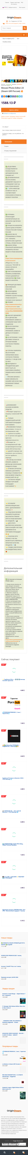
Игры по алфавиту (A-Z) (8, 38)
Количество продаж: (5, 85)
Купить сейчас (14, 110)
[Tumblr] (13, 96)
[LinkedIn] (11, 96)
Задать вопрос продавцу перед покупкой (13, 116)
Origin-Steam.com (18, 1141)
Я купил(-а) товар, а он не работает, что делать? (13, 134)
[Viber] (15, 96)
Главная (7, 2)
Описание (8, 142)
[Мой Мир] (6, 96)
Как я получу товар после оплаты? (11, 130)
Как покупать (14, 4)
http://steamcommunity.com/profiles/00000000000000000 (14, 311)
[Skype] (19, 96)
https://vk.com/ (15, 23)
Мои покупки (22, 7)
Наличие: (3, 84)
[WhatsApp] (17, 96)
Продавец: (14, 84)
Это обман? (5, 127)
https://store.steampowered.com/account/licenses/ (14, 640)
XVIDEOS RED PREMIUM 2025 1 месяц (11, 955)
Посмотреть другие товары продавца (11, 118)
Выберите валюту (13, 7)
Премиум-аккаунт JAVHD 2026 (9, 977)
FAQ (22, 2)
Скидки (6, 146)
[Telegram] (22, 96)
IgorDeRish (19, 84)
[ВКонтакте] (2, 96)
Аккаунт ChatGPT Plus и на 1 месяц (11, 966)
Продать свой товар (15, 2)
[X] (9, 96)
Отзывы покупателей (10, 150)
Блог (18, 38)
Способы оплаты (7, 42)
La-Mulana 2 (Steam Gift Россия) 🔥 (11, 1064)
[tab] (14, 141)
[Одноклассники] (4, 96)
